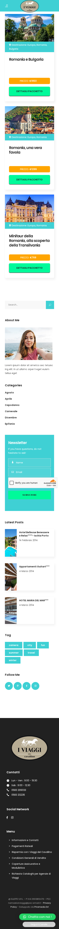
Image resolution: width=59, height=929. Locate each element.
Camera (13, 645)
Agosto (9, 392)
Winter (13, 660)
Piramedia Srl (41, 906)
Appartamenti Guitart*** (34, 566)
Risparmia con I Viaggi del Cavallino (32, 852)
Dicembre (11, 417)
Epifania (10, 423)
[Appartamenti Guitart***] (11, 577)
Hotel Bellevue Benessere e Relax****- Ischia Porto (34, 534)
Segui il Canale (39, 924)
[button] (37, 917)
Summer (14, 652)
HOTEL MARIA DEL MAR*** (33, 600)
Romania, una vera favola (25, 150)
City (29, 645)
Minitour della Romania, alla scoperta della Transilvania (29, 241)
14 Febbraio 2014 (28, 540)
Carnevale (11, 411)
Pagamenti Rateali (22, 846)
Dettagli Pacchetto (29, 91)
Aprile (8, 398)
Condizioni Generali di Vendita (29, 858)
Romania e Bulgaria (26, 59)
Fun (43, 645)
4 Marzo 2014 (26, 571)
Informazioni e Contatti (25, 840)
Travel (31, 652)
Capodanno (12, 405)
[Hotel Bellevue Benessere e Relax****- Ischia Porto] (11, 543)
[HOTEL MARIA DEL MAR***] (11, 610)
